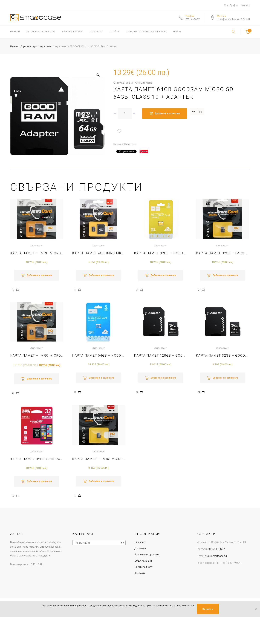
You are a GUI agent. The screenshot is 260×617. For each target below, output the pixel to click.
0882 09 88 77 (193, 19)
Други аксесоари (29, 46)
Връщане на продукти (147, 554)
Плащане (139, 542)
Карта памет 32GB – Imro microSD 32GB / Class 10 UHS (222, 253)
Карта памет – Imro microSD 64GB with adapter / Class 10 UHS (36, 253)
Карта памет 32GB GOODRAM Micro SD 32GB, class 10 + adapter (36, 459)
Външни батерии (73, 31)
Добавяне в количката (167, 113)
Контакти (245, 5)
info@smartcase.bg (215, 556)
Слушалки (97, 31)
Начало (15, 31)
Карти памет (46, 46)
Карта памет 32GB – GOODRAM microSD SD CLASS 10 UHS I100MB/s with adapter (222, 355)
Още (176, 31)
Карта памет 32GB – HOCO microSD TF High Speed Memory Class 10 (160, 253)
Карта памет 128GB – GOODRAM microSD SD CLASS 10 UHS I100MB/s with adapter (160, 355)
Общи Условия (143, 560)
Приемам (207, 609)
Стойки (115, 31)
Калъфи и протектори (41, 31)
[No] (255, 609)
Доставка (140, 548)
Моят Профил (231, 5)
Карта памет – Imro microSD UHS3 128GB (36, 355)
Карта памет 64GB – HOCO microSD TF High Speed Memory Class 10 (98, 355)
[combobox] (99, 542)
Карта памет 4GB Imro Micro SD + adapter (98, 253)
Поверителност (143, 566)
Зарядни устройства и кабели (146, 31)
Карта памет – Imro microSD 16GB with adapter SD (98, 459)
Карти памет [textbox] (98, 542)
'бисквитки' (188, 605)
